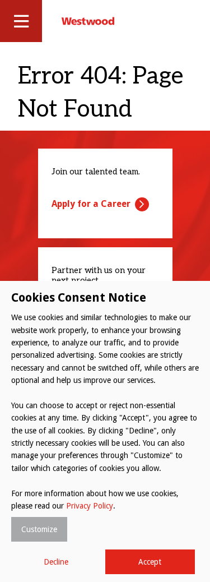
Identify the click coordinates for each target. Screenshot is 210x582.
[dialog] (105, 431)
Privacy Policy (89, 505)
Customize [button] (39, 529)
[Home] (88, 21)
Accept (149, 561)
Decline (56, 561)
